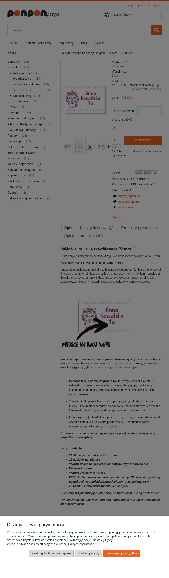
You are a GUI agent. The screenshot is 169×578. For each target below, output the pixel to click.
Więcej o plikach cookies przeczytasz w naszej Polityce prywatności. (51, 544)
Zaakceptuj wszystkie (121, 553)
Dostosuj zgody (88, 553)
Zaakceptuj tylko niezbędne (51, 553)
